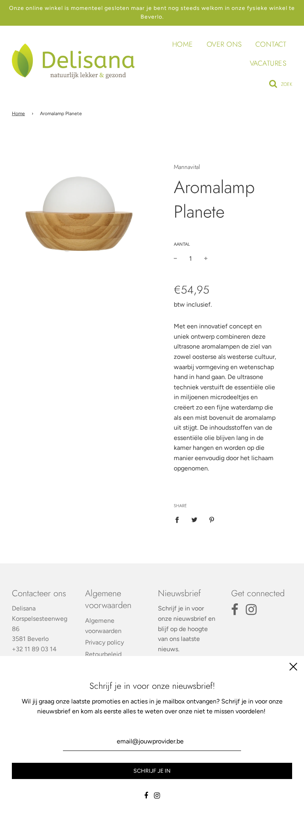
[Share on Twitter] (194, 519)
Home (182, 44)
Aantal (182, 244)
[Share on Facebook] (179, 519)
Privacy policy (104, 642)
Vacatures (268, 63)
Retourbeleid (103, 654)
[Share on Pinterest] (212, 519)
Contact (271, 44)
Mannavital (187, 167)
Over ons (224, 44)
